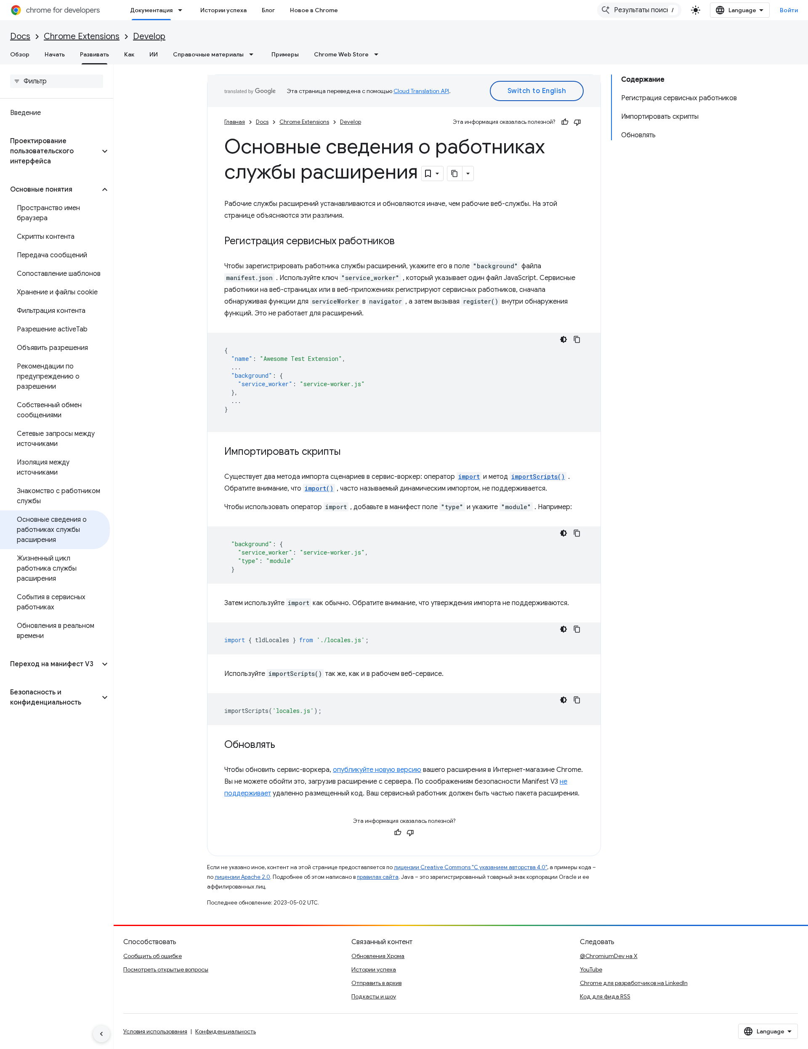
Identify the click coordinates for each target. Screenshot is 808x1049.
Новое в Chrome (314, 10)
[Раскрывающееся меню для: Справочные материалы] (254, 54)
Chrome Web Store (341, 54)
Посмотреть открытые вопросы (165, 969)
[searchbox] (56, 81)
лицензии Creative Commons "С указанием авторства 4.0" (470, 867)
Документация (151, 10)
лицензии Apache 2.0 (242, 877)
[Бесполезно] (577, 122)
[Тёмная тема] (563, 339)
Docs (20, 36)
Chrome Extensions (82, 36)
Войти (789, 10)
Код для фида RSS (605, 996)
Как (129, 54)
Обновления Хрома (377, 956)
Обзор (19, 54)
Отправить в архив (376, 983)
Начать (55, 54)
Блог (268, 10)
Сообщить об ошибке (152, 956)
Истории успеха (223, 10)
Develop (149, 36)
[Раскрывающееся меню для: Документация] (183, 10)
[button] (50, 151)
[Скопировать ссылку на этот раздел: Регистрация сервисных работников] (403, 242)
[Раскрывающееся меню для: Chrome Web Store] (379, 54)
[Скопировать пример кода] (577, 339)
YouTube (591, 969)
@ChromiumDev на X (609, 956)
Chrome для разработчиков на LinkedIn (634, 983)
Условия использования (155, 1031)
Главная (234, 121)
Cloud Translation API (421, 91)
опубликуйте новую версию (377, 770)
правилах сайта (378, 877)
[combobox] (639, 10)
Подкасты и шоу (373, 996)
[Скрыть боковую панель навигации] (101, 1033)
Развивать (94, 54)
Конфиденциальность (225, 1031)
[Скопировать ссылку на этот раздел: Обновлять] (283, 745)
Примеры (285, 54)
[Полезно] (564, 122)
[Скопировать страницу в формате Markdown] (454, 173)
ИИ (153, 54)
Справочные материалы (208, 54)
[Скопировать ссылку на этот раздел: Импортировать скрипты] (348, 452)
